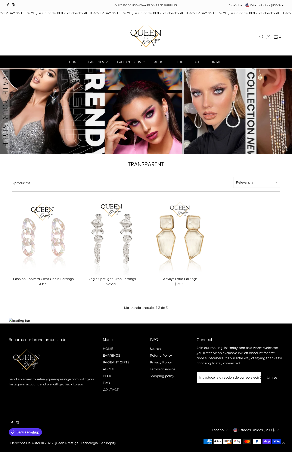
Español (234, 5)
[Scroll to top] (283, 443)
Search (155, 349)
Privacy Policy (161, 362)
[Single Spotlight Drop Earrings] (111, 235)
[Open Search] (261, 37)
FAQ (196, 62)
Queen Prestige (65, 443)
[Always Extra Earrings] (180, 235)
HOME (74, 62)
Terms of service (162, 369)
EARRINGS (96, 62)
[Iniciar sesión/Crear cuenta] (268, 37)
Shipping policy (162, 376)
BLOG (178, 62)
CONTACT (215, 62)
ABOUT (159, 62)
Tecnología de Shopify (98, 443)
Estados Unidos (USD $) (265, 5)
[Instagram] (13, 5)
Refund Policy (161, 355)
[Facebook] (8, 5)
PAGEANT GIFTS (129, 62)
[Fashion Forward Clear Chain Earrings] (43, 235)
